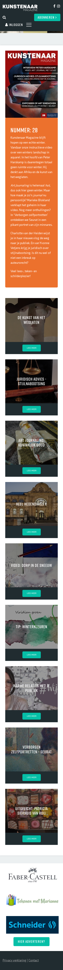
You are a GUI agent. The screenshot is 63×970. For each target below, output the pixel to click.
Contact (34, 960)
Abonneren (46, 17)
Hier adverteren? (31, 941)
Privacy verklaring (14, 960)
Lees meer (31, 348)
